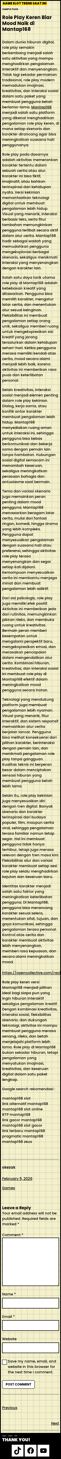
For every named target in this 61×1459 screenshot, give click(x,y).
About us (10, 1436)
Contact (4, 1436)
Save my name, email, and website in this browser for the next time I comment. (32, 1367)
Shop (15, 1436)
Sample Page (10, 9)
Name (9, 1294)
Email (8, 1316)
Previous (9, 1407)
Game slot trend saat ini (25, 3)
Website (9, 1338)
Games (8, 1187)
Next (55, 1423)
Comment (12, 1234)
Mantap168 (41, 107)
